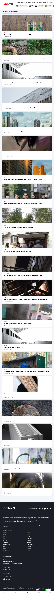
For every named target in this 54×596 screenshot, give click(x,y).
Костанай (29, 540)
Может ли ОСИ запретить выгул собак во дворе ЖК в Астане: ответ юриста (23, 34)
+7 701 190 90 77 (6, 579)
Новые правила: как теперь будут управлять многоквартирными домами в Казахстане (26, 131)
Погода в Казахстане (7, 556)
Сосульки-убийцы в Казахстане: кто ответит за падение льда (20, 107)
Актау (4, 536)
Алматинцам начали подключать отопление (15, 444)
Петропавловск (6, 544)
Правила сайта (21, 588)
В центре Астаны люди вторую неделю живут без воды (18, 227)
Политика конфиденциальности (9, 588)
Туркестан (29, 546)
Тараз (4, 546)
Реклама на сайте (40, 588)
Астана (4, 532)
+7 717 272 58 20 (6, 567)
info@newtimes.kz (7, 578)
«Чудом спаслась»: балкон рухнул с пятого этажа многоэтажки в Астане (23, 275)
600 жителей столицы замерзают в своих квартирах (17, 251)
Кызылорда (5, 542)
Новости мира (39, 2)
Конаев (28, 550)
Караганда (29, 538)
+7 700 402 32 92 (6, 569)
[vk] (36, 509)
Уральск (4, 548)
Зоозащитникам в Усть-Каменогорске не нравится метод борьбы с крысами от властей (27, 371)
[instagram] (42, 509)
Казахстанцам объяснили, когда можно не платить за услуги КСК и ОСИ (22, 83)
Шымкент (5, 534)
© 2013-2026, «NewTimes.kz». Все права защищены (12, 587)
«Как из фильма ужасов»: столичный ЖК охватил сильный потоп (20, 155)
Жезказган (29, 548)
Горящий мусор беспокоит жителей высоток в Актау (17, 323)
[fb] (39, 509)
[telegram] (50, 509)
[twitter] (47, 509)
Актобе (28, 536)
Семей (28, 534)
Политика (18, 2)
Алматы (28, 532)
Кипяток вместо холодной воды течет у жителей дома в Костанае (21, 468)
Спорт (33, 2)
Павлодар (29, 542)
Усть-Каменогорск (7, 550)
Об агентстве (30, 588)
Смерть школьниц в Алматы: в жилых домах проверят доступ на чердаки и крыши (25, 299)
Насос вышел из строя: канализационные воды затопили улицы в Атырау (23, 419)
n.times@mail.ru (6, 573)
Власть (23, 2)
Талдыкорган (30, 544)
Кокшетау (5, 540)
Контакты (49, 588)
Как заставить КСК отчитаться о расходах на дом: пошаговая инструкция (23, 179)
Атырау (4, 538)
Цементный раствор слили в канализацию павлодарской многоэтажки (22, 492)
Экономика (28, 2)
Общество (45, 2)
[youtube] (45, 509)
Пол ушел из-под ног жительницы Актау (14, 395)
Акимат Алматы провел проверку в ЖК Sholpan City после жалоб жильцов (23, 203)
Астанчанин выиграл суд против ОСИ (13, 347)
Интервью (51, 2)
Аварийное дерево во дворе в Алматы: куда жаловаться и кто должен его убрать (25, 58)
